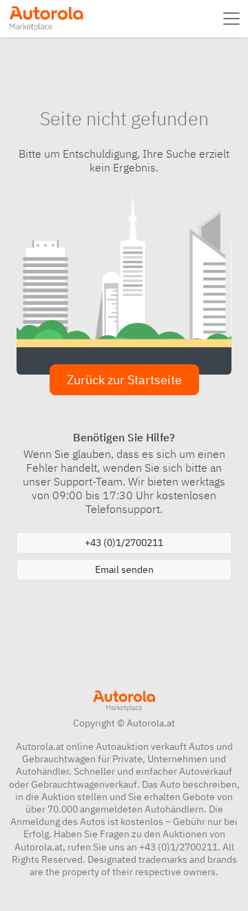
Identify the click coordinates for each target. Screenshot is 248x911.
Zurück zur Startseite (124, 380)
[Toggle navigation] (232, 18)
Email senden (124, 569)
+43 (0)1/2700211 (124, 542)
